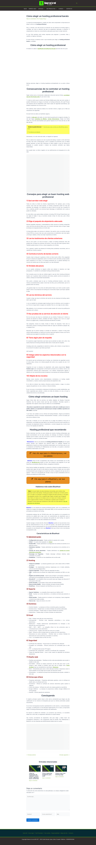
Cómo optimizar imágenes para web (47, 775)
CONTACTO (69, 8)
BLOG (25, 8)
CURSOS (61, 8)
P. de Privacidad (39, 833)
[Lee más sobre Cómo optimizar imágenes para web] (48, 768)
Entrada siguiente (64, 754)
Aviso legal (31, 833)
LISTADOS (40, 8)
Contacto (71, 833)
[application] (44, 9)
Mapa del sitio (64, 833)
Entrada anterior (31, 754)
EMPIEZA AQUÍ (32, 8)
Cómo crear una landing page (60, 774)
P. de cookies (47, 833)
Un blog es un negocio (34, 132)
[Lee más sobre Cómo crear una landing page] (61, 768)
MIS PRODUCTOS (51, 8)
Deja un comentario (31, 18)
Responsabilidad (55, 833)
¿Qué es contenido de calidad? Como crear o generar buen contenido (34, 776)
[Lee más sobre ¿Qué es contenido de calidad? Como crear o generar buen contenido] (35, 768)
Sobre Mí (25, 833)
